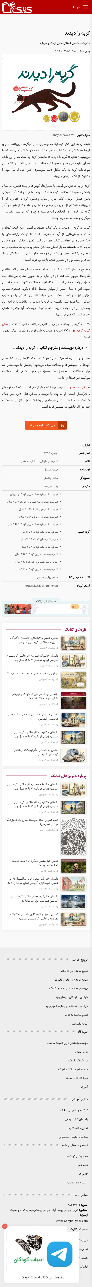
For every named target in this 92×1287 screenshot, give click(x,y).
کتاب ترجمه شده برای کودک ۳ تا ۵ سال (36, 554)
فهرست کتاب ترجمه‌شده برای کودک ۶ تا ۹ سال (32, 524)
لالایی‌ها (83, 1173)
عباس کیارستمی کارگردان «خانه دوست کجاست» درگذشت (35, 863)
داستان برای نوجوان (77, 1182)
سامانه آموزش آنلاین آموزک (73, 1069)
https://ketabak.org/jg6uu (41, 585)
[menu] (85, 8)
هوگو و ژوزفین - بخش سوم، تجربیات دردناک (32, 673)
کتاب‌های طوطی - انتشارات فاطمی (39, 461)
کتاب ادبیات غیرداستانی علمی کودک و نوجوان (65, 43)
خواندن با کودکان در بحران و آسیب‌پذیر (67, 1006)
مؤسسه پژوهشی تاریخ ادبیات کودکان (67, 1043)
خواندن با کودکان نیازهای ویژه (72, 997)
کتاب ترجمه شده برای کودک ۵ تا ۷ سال (36, 561)
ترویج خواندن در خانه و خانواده (71, 979)
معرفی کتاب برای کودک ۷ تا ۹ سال (39, 546)
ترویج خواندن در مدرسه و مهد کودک (68, 988)
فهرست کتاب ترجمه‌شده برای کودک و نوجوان (34, 494)
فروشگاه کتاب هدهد (76, 1078)
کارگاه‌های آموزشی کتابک (74, 1110)
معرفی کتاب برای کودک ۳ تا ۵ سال (39, 531)
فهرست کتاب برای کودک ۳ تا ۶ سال (38, 509)
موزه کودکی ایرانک (78, 1060)
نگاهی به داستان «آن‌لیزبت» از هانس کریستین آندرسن (35, 752)
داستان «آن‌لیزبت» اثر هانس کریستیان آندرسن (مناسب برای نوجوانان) (34, 898)
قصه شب (82, 1165)
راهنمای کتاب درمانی (76, 1119)
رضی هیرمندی (78, 387)
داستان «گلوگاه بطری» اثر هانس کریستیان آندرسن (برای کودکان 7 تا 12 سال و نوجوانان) (32, 658)
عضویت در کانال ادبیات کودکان (42, 1277)
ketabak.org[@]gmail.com (71, 1221)
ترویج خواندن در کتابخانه (74, 971)
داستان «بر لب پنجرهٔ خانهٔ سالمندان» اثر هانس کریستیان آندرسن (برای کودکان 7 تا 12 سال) (33, 881)
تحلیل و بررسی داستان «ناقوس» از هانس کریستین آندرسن (33, 716)
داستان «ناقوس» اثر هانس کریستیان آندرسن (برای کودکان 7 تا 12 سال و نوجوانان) (35, 734)
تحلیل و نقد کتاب (78, 1128)
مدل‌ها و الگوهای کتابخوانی (73, 1137)
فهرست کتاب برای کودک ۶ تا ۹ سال (38, 516)
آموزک (84, 1087)
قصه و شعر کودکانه (77, 1156)
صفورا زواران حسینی (47, 577)
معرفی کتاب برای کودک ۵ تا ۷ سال (39, 539)
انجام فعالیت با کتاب (76, 1015)
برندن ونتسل (51, 469)
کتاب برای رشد (80, 1023)
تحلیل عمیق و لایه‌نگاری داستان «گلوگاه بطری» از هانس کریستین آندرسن (34, 640)
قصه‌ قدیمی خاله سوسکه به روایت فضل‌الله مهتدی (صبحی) (32, 822)
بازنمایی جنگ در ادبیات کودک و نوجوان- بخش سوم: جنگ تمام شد (34, 696)
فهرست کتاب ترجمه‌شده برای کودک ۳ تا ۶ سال (32, 501)
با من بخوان (81, 1051)
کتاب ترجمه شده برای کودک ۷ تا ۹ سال (37, 569)
